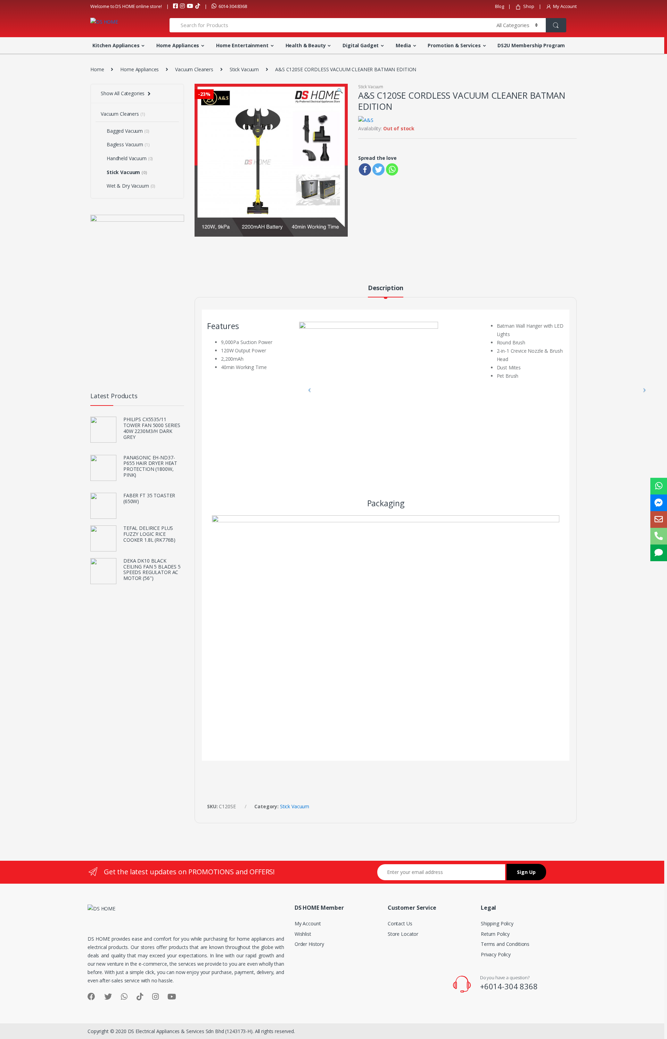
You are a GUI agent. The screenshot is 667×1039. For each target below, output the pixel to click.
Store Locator (403, 934)
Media (403, 45)
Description (385, 288)
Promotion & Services (454, 45)
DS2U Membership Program (531, 45)
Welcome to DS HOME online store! (126, 6)
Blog (499, 6)
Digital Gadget (361, 45)
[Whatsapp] (392, 169)
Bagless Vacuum (128, 144)
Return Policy (495, 934)
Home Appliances (177, 45)
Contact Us (400, 923)
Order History (309, 944)
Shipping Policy (497, 923)
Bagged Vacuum (128, 131)
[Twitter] (378, 169)
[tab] (385, 291)
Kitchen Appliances (115, 45)
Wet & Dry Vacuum (131, 185)
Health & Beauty (306, 45)
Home (97, 69)
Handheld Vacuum (130, 158)
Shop (528, 6)
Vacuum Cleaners (194, 69)
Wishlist (303, 934)
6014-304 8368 (233, 6)
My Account (565, 6)
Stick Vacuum (244, 69)
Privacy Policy (496, 954)
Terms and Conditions (505, 944)
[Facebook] (365, 169)
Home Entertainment (242, 45)
